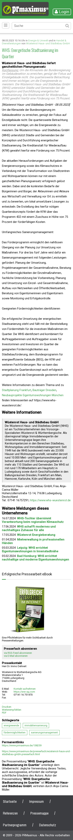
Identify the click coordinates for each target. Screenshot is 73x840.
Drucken (6, 706)
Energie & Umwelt (38, 40)
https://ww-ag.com (24, 691)
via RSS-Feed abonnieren (18, 652)
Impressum (36, 801)
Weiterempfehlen (11, 709)
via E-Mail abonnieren (16, 655)
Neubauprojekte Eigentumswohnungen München (32, 395)
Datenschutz (47, 825)
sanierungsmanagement (44, 732)
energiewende (11, 725)
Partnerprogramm (14, 825)
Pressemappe (39, 813)
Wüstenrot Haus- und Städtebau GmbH (48, 43)
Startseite (10, 801)
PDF (4, 712)
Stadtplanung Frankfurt (16, 390)
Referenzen (10, 813)
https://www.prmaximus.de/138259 (21, 745)
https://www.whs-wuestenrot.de (50, 500)
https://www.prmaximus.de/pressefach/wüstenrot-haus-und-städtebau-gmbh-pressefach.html (36, 753)
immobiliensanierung (36, 725)
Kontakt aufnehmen (25, 688)
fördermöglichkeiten (15, 732)
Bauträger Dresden (44, 390)
